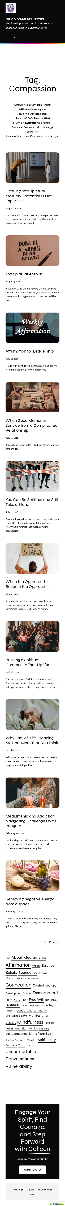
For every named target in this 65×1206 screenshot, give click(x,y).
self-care (44, 1028)
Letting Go (40, 1010)
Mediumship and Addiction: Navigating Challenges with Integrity (31, 821)
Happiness (35, 1005)
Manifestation (39, 1016)
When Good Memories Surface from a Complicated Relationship (32, 425)
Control (38, 985)
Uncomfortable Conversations (32, 136)
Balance (48, 965)
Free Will (36, 999)
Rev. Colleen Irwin (25, 18)
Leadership (24, 1010)
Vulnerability (19, 1066)
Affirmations (32, 109)
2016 (8, 957)
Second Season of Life (32, 127)
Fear (24, 1000)
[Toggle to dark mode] (14, 37)
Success (11, 1045)
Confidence (31, 978)
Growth (24, 1005)
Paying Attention (16, 1028)
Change (43, 973)
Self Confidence (17, 1034)
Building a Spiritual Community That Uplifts (27, 662)
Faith (9, 1000)
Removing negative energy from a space (30, 902)
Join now (30, 1169)
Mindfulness (30, 1022)
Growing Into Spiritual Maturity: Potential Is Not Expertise (29, 196)
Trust (29, 1045)
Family (17, 1000)
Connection (18, 985)
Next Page (51, 942)
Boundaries (27, 972)
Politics (33, 1028)
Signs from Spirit (41, 1033)
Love (24, 1015)
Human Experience (32, 122)
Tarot (32, 131)
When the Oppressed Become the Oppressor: (27, 584)
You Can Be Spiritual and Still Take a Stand (32, 502)
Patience (50, 1022)
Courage (50, 985)
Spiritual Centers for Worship (21, 1040)
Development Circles (18, 993)
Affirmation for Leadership (30, 351)
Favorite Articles (32, 113)
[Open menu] (8, 37)
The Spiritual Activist (24, 274)
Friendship (51, 1000)
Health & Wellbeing (32, 118)
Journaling (47, 1005)
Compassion (15, 978)
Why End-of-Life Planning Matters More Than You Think (32, 740)
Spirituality (47, 1039)
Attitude (36, 966)
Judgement (10, 1011)
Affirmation (18, 965)
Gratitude (13, 1005)
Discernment (45, 992)
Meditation (11, 1023)
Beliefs (11, 972)
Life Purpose (13, 1015)
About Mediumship (32, 104)
